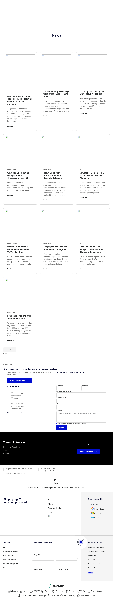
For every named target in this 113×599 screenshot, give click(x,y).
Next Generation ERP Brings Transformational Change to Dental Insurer (91, 249)
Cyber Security (8, 555)
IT (80, 169)
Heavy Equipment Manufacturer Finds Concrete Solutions (52, 175)
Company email (61, 398)
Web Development (9, 559)
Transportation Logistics (96, 551)
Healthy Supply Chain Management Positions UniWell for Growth (18, 249)
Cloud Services (8, 568)
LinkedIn (56, 483)
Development (48, 169)
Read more (10, 126)
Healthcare (92, 556)
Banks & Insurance (94, 560)
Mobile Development (10, 564)
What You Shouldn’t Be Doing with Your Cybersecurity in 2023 (18, 175)
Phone (58, 404)
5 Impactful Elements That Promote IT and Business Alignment (92, 175)
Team (50, 512)
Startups (10, 93)
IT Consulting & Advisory (11, 551)
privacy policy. (81, 424)
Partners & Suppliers (11, 447)
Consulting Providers (95, 564)
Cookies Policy (67, 488)
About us (51, 500)
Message (59, 410)
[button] (9, 349)
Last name (84, 385)
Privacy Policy (80, 488)
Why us (50, 504)
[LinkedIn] (55, 480)
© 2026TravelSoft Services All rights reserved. (44, 488)
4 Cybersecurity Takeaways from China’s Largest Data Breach (56, 94)
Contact (6, 454)
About (5, 450)
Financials (11, 312)
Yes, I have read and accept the (72, 424)
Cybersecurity (48, 88)
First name (59, 385)
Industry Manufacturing (96, 547)
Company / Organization (63, 391)
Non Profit (91, 568)
